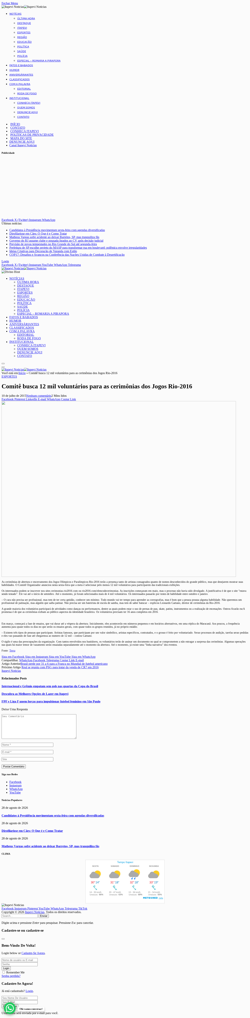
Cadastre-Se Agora (33, 953)
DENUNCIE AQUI (27, 112)
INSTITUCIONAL (19, 98)
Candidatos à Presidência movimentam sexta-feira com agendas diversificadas (57, 230)
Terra (12, 650)
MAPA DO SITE (21, 138)
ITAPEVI (22, 28)
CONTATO (23, 117)
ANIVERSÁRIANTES (21, 74)
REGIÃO (22, 37)
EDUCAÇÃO (24, 42)
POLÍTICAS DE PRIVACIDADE (32, 134)
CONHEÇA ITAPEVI (28, 103)
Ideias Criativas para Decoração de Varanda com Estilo (43, 251)
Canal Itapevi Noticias (23, 145)
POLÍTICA (23, 46)
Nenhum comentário (38, 395)
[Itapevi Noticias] (24, 268)
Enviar (43, 915)
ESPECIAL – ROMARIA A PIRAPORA (39, 60)
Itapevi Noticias (11, 670)
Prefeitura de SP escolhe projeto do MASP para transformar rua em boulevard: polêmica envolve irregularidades (78, 247)
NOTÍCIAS (15, 14)
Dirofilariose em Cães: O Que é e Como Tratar (38, 233)
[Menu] (3, 363)
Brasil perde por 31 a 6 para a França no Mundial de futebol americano (64, 663)
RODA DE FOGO (27, 93)
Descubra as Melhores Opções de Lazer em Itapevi (35, 693)
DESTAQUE (24, 23)
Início (22, 373)
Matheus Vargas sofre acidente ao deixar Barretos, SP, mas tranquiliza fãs (54, 237)
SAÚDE (21, 51)
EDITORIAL (24, 89)
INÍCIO (15, 124)
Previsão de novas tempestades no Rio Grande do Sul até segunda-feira (53, 244)
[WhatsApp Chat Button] (10, 1008)
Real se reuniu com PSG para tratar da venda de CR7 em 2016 (60, 667)
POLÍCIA (22, 56)
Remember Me (15, 972)
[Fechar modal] (3, 938)
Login (6, 968)
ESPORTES (23, 32)
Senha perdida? (11, 976)
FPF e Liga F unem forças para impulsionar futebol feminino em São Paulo (51, 701)
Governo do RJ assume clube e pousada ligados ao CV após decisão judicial (56, 240)
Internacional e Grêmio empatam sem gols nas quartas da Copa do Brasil (50, 686)
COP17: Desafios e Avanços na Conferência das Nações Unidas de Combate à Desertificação (67, 254)
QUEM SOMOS (26, 107)
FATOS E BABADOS (21, 65)
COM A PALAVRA (19, 84)
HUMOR (14, 70)
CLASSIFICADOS (19, 79)
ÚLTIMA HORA (26, 18)
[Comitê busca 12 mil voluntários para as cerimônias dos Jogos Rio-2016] (119, 575)
